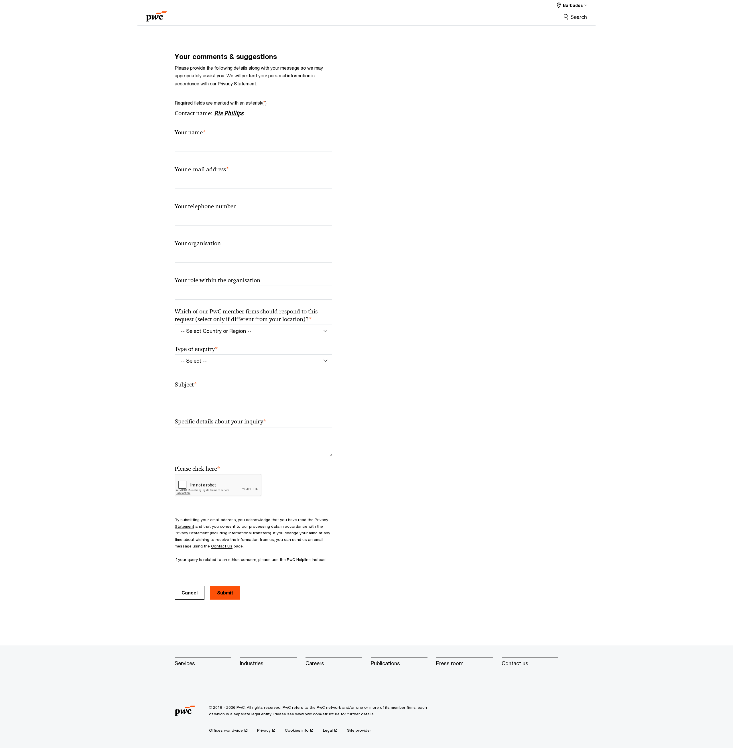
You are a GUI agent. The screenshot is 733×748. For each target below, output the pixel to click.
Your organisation (198, 243)
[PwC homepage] (156, 14)
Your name (190, 132)
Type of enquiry (196, 349)
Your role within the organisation (217, 280)
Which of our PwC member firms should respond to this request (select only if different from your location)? (246, 315)
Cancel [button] (190, 592)
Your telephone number (205, 206)
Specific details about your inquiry (220, 421)
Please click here (197, 469)
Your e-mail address (202, 169)
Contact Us (221, 546)
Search (578, 17)
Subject (186, 384)
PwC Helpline (299, 559)
